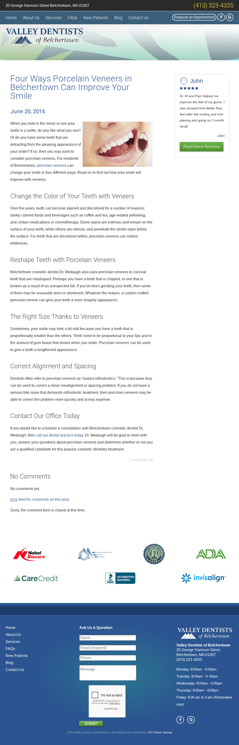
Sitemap (167, 732)
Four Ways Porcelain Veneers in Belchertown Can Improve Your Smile (71, 87)
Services (54, 17)
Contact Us (138, 17)
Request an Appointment (194, 17)
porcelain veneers (52, 165)
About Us (31, 17)
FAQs (72, 17)
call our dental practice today (59, 435)
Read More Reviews (201, 146)
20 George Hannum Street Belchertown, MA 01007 (47, 5)
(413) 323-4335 (213, 5)
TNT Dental (154, 732)
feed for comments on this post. (40, 499)
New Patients (95, 17)
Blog (118, 17)
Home (11, 17)
